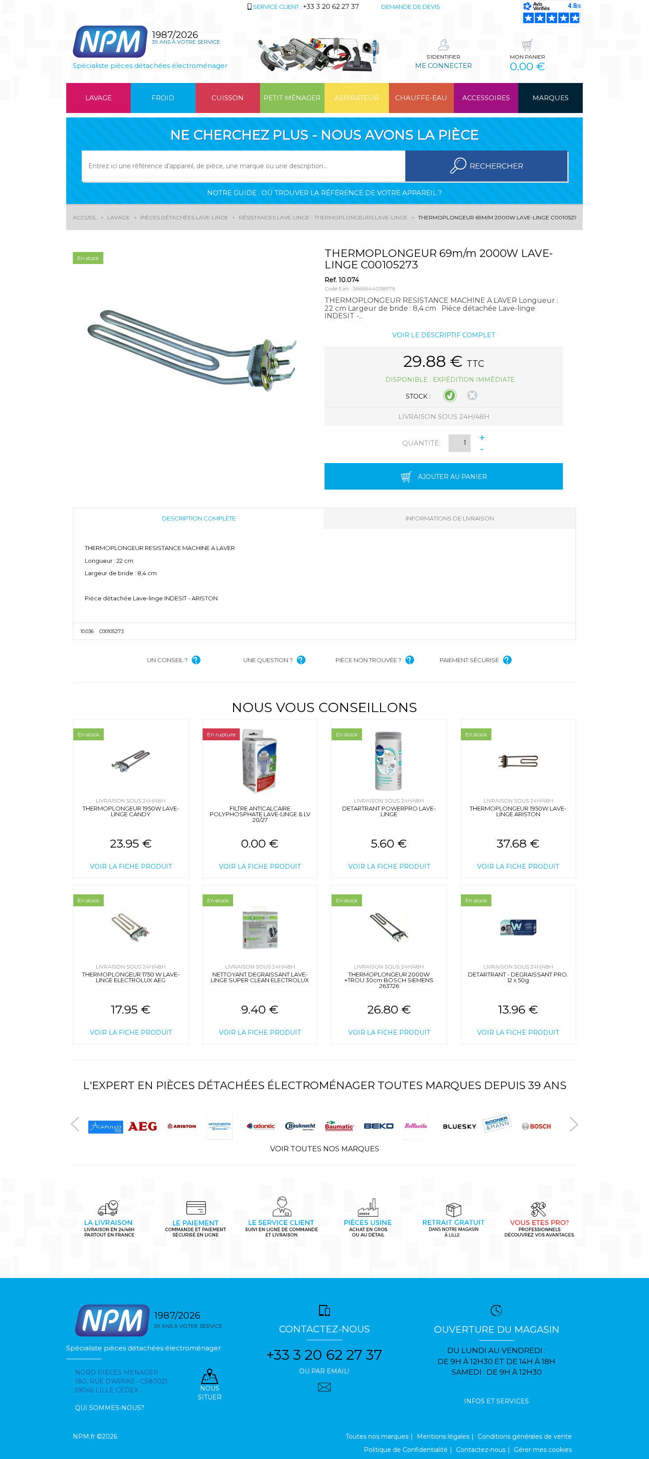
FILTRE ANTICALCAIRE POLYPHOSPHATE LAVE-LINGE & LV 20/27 (260, 814)
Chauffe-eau (421, 98)
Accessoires (486, 98)
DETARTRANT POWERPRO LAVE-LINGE (389, 811)
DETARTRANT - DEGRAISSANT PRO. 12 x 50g (518, 977)
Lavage (98, 98)
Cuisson (227, 98)
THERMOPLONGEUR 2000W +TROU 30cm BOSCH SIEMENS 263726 (389, 980)
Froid (162, 98)
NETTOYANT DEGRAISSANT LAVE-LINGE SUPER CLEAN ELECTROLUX (260, 977)
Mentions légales (443, 1436)
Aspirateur (357, 98)
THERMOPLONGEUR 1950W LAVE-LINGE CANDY (131, 811)
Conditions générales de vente (525, 1436)
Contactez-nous (481, 1450)
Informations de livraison (450, 518)
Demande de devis (410, 6)
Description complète (199, 518)
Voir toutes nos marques (324, 1149)
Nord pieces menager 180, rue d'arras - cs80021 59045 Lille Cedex (121, 1381)
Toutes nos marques (377, 1436)
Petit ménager (292, 98)
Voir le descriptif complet (443, 335)
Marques (550, 98)
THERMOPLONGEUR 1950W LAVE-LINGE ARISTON (518, 811)
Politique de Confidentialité (406, 1450)
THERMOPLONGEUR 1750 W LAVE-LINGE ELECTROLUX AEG (131, 977)
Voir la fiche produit (131, 867)
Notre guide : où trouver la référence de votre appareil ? (324, 193)
